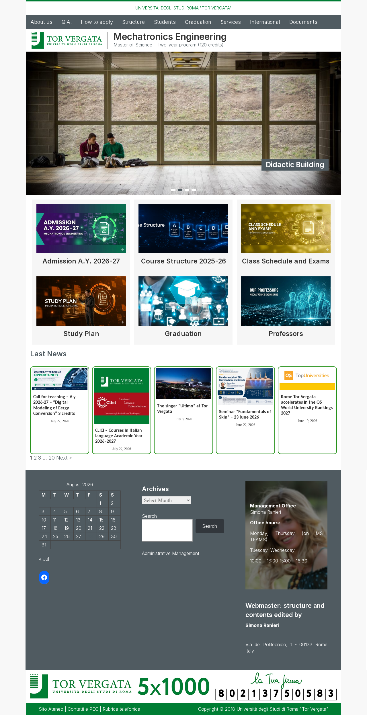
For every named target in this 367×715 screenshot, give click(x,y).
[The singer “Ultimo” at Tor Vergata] (183, 383)
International (265, 22)
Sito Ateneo (51, 709)
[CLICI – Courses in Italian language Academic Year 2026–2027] (121, 396)
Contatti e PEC (83, 709)
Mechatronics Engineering (170, 36)
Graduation (198, 22)
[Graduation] (183, 303)
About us (41, 22)
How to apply (97, 22)
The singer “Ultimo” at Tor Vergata (182, 409)
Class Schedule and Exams (285, 261)
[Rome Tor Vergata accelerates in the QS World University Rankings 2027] (307, 379)
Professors (286, 334)
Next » (64, 458)
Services (230, 22)
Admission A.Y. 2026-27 (81, 261)
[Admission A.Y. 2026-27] (81, 230)
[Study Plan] (81, 303)
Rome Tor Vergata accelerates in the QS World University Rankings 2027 (307, 405)
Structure (133, 22)
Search (149, 516)
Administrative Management (170, 553)
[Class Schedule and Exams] (286, 230)
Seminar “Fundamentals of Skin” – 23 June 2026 (245, 415)
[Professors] (286, 303)
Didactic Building (295, 164)
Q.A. (67, 22)
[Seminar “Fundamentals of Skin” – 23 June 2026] (245, 386)
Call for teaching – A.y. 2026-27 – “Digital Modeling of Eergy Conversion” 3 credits (55, 405)
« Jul (44, 559)
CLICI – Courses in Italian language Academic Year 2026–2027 (118, 436)
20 (51, 458)
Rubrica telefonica (121, 709)
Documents (303, 22)
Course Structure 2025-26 (183, 261)
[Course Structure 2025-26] (183, 230)
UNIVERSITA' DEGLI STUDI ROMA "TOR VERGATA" (183, 8)
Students (165, 22)
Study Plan (81, 334)
